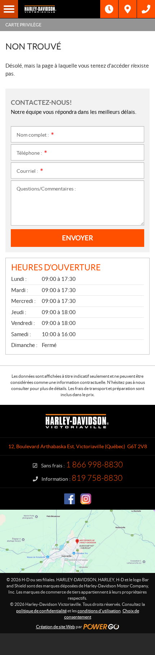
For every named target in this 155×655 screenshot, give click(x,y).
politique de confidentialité (41, 610)
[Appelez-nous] (146, 9)
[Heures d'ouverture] (109, 9)
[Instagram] (85, 498)
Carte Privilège (23, 24)
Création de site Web (55, 626)
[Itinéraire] (128, 9)
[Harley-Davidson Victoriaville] (59, 9)
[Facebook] (69, 498)
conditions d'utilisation (99, 610)
